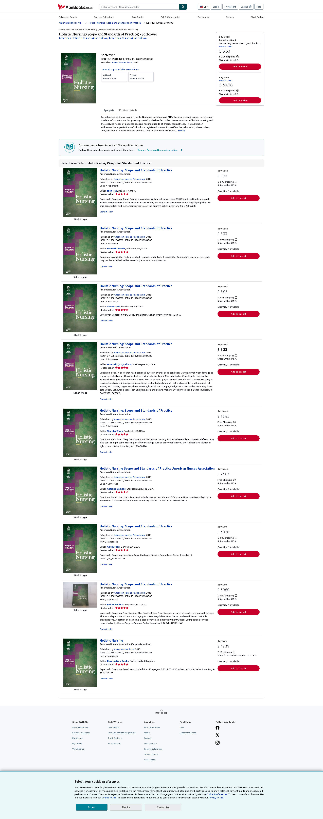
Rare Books (137, 17)
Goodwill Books (116, 248)
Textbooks (203, 17)
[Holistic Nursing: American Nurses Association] (80, 686)
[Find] (183, 7)
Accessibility (149, 759)
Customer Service (188, 732)
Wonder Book (115, 430)
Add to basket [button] (240, 66)
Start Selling (257, 17)
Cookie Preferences (153, 749)
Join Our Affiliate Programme (122, 732)
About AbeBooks (152, 727)
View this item (225, 46)
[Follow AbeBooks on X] (218, 735)
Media (147, 732)
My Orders (77, 743)
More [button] (182, 130)
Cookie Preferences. (217, 794)
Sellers (230, 17)
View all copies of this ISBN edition (120, 69)
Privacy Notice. (216, 797)
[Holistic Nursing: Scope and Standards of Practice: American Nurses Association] (80, 215)
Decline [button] (126, 807)
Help (259, 6)
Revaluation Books (118, 660)
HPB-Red (112, 190)
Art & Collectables (170, 17)
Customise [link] (163, 807)
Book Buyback (115, 738)
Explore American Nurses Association (157, 149)
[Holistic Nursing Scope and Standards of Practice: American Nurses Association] (80, 513)
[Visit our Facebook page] (218, 728)
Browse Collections (104, 17)
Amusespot (113, 306)
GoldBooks (113, 546)
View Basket (78, 749)
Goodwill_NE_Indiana (119, 364)
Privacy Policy (150, 743)
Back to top (161, 712)
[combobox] (139, 7)
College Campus (116, 488)
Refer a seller (114, 743)
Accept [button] (92, 807)
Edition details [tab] (128, 110)
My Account (230, 6)
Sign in (216, 6)
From (109, 77)
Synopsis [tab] (108, 110)
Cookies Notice (151, 754)
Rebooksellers (115, 604)
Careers (147, 738)
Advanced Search (68, 17)
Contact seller (106, 211)
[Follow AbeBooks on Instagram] (218, 743)
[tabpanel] (157, 123)
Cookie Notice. (109, 797)
